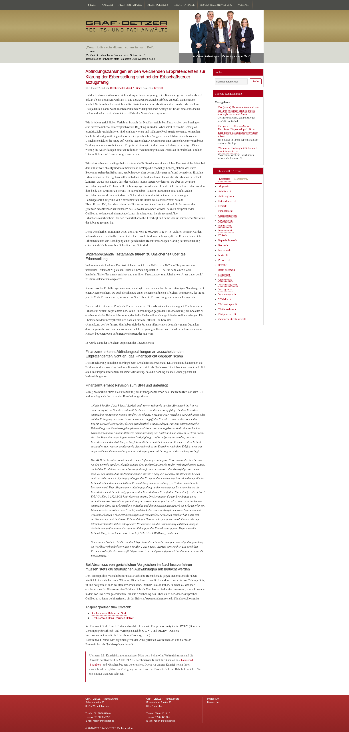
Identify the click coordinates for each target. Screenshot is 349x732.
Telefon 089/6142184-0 (158, 713)
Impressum (213, 698)
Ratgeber (222, 265)
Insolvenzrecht (225, 230)
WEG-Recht (224, 299)
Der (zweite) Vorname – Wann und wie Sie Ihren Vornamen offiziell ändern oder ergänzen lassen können (238, 111)
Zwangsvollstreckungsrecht (232, 319)
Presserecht (224, 260)
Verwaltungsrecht (227, 294)
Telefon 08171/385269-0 (98, 713)
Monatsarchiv (241, 178)
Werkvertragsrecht (227, 304)
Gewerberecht (225, 220)
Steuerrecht (224, 274)
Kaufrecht (223, 245)
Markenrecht (224, 250)
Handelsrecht (225, 225)
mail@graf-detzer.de (103, 720)
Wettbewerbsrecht (227, 309)
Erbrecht (158, 88)
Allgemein (223, 186)
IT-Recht (222, 235)
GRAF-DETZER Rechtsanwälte (116, 728)
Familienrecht (225, 211)
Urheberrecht (225, 279)
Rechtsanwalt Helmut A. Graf (109, 613)
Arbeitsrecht (224, 191)
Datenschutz (213, 702)
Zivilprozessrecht (227, 314)
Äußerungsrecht (226, 196)
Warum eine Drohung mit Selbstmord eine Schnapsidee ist (237, 150)
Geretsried (187, 660)
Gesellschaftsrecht (227, 215)
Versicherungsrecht (228, 284)
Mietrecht (223, 255)
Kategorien (224, 178)
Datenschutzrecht (227, 201)
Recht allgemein (226, 270)
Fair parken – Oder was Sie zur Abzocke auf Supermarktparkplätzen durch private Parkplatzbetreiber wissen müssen (238, 131)
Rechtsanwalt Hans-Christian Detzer (112, 618)
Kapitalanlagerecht (227, 240)
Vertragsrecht (225, 289)
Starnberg (95, 664)
